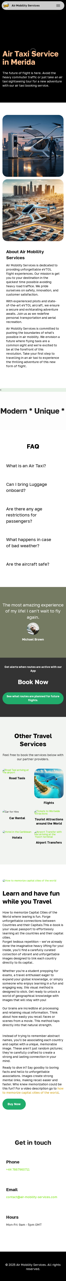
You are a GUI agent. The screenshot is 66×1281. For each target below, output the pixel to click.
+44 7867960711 (18, 1169)
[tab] (33, 466)
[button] (33, 466)
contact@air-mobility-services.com (31, 1197)
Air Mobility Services (26, 5)
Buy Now (14, 1104)
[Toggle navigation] (58, 5)
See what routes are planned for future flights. (33, 698)
